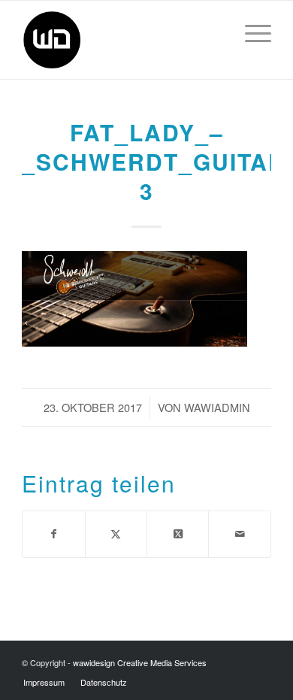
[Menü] (250, 31)
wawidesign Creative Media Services (140, 662)
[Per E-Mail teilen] (239, 534)
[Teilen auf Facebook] (53, 534)
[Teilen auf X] (116, 534)
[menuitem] (250, 31)
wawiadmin (217, 407)
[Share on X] (177, 534)
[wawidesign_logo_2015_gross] (121, 40)
